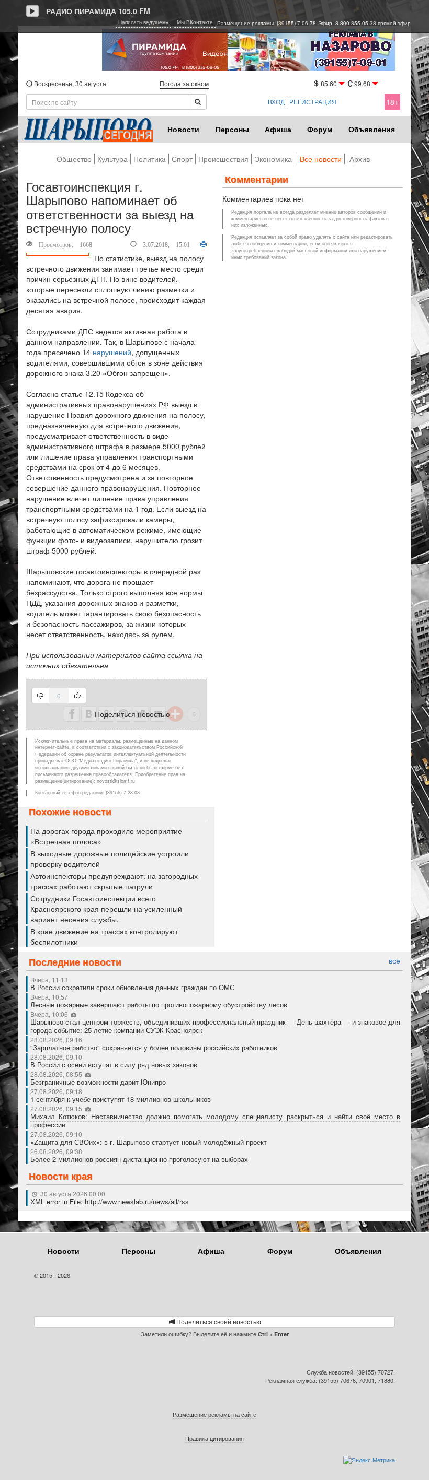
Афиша (278, 129)
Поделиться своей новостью (218, 1321)
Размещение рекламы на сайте (214, 1414)
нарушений (112, 352)
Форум (319, 129)
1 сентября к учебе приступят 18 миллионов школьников (120, 1099)
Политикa (149, 159)
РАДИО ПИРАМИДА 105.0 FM (98, 11)
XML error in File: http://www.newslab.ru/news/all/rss (109, 1201)
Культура (112, 159)
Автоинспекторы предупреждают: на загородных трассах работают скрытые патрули (114, 881)
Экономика (273, 159)
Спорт (182, 159)
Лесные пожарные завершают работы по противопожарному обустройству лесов (158, 1004)
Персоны (232, 129)
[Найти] (198, 102)
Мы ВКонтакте (195, 22)
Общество (74, 159)
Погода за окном (184, 83)
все (394, 961)
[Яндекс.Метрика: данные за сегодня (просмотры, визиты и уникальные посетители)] (369, 1460)
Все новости (321, 159)
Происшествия (223, 159)
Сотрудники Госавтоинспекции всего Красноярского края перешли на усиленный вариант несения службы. (106, 908)
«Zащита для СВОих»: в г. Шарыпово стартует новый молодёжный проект (148, 1142)
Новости (183, 129)
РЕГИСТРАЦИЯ (312, 101)
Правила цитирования (214, 1438)
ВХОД (276, 101)
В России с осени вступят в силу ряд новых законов (113, 1065)
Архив (359, 159)
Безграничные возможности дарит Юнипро (98, 1082)
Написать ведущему (143, 22)
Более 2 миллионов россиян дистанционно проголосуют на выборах (139, 1159)
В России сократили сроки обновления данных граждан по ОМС (132, 987)
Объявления (371, 129)
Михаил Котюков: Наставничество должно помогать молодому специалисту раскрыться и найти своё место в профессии (215, 1120)
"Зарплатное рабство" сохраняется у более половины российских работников (153, 1047)
